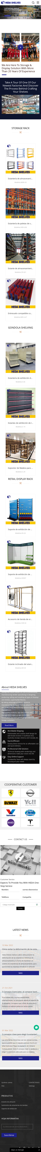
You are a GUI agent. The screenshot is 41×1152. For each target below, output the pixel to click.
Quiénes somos (6, 1082)
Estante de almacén (8, 1102)
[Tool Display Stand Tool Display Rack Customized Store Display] (20, 12)
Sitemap (32, 1086)
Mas (20, 973)
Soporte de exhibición (9, 1109)
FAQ (2, 1086)
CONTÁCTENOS (34, 1082)
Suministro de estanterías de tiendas (14, 1105)
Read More (9, 725)
